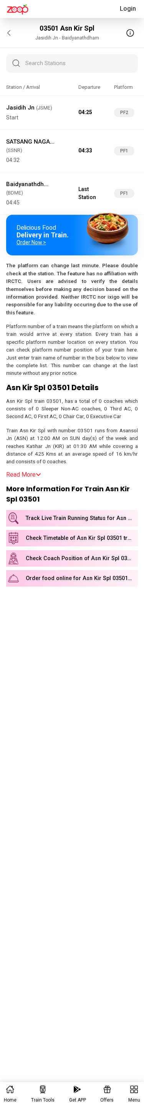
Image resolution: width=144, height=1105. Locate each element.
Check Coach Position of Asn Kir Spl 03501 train (82, 558)
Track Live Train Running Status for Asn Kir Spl (82, 518)
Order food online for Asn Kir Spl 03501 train (82, 578)
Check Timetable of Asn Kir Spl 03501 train (80, 538)
